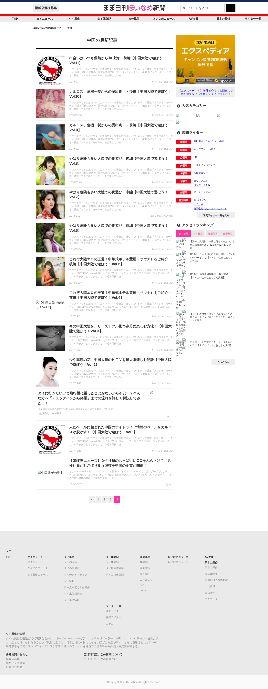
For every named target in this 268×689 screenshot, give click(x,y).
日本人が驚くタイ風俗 (77, 587)
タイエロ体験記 (115, 574)
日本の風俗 (223, 18)
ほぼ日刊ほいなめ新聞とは (100, 659)
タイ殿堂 (198, 233)
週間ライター (113, 611)
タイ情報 (69, 580)
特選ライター (113, 617)
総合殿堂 (227, 233)
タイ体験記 (104, 18)
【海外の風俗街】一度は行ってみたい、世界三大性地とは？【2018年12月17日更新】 (212, 245)
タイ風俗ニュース (37, 574)
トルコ (143, 590)
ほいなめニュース (164, 18)
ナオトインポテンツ (204, 164)
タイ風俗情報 (71, 599)
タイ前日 (183, 233)
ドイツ (143, 585)
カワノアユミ (201, 180)
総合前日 (213, 233)
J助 (196, 156)
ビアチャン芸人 (202, 191)
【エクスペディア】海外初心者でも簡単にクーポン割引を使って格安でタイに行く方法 (205, 92)
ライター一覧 (253, 18)
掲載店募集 (13, 659)
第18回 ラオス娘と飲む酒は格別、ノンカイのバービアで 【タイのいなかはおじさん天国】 (212, 257)
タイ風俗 (74, 18)
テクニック (211, 599)
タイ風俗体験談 (115, 568)
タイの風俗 (70, 561)
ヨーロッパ (146, 579)
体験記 (144, 561)
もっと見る (223, 361)
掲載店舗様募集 (46, 8)
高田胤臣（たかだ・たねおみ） (210, 141)
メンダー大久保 (202, 185)
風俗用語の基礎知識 (216, 580)
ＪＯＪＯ (198, 204)
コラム (110, 623)
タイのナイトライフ (75, 574)
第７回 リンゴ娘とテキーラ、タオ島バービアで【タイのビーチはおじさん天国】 (212, 343)
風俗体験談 (211, 573)
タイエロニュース (37, 568)
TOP (15, 18)
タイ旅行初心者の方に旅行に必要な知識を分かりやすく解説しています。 (77, 409)
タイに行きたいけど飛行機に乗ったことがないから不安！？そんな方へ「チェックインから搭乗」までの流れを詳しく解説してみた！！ (89, 398)
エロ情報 (210, 586)
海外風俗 (134, 18)
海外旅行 (145, 568)
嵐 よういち (200, 199)
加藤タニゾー (201, 172)
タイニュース (44, 18)
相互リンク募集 (15, 662)
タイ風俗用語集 (73, 593)
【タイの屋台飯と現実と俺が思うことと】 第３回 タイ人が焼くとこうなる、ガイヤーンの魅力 (212, 317)
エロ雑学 (210, 592)
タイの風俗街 (71, 568)
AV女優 (193, 18)
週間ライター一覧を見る (216, 215)
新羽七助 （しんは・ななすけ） (210, 208)
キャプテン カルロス (205, 149)
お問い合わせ (14, 666)
